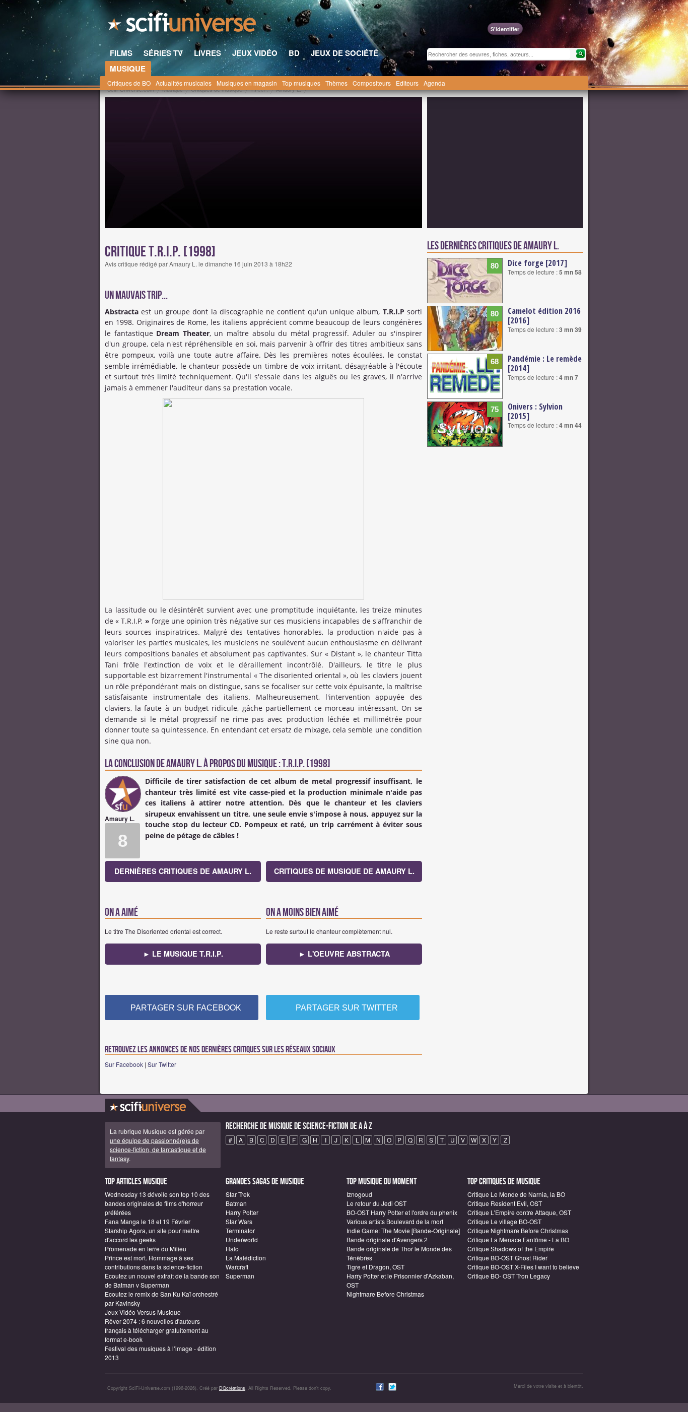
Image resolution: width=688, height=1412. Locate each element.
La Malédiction (246, 1257)
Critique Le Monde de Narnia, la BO (516, 1194)
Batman (236, 1203)
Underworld (242, 1239)
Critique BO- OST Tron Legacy (508, 1275)
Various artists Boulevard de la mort (395, 1221)
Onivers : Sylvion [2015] (535, 411)
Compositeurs (372, 83)
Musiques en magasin (247, 83)
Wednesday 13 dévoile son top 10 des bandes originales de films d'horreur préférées (157, 1203)
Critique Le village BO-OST (504, 1221)
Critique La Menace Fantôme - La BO (518, 1239)
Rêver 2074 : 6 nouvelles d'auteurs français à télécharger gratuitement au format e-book (157, 1330)
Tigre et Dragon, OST (375, 1266)
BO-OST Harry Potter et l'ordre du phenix (402, 1212)
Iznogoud (359, 1194)
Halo (232, 1248)
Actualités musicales (184, 83)
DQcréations (232, 1388)
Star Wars (239, 1221)
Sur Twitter (162, 1064)
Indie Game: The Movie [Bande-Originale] (403, 1230)
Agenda (434, 83)
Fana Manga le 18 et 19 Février (147, 1221)
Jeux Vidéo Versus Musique (143, 1312)
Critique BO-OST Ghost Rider (507, 1257)
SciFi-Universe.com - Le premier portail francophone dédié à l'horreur (183, 25)
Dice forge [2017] (537, 262)
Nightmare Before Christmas (385, 1294)
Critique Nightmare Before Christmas (517, 1230)
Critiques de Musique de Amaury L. (344, 871)
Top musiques (301, 83)
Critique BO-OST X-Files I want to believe (523, 1266)
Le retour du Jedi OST (376, 1203)
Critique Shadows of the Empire (510, 1248)
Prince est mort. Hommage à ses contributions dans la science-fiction (153, 1262)
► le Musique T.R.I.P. (183, 954)
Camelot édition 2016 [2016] (544, 315)
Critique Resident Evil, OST (504, 1203)
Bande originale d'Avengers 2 (387, 1239)
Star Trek (238, 1194)
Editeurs (407, 83)
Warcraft (237, 1266)
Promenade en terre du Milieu (145, 1248)
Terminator (240, 1230)
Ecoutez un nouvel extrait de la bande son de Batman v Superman (162, 1280)
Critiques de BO (129, 83)
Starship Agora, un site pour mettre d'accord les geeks (152, 1235)
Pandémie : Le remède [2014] (545, 363)
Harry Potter (242, 1212)
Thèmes (336, 83)
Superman (240, 1275)
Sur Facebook (124, 1064)
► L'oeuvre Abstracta (344, 954)
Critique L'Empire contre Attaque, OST (519, 1212)
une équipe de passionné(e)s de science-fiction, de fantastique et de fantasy (158, 1149)
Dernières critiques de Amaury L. (182, 871)
